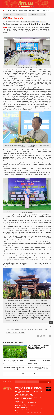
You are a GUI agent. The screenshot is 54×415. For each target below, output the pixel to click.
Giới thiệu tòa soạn (44, 382)
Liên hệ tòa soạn (21, 382)
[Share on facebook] (38, 336)
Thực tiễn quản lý (22, 10)
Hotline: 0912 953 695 (33, 382)
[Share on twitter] (41, 336)
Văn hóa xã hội (29, 329)
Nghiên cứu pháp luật (11, 10)
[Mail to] (46, 336)
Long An (22, 332)
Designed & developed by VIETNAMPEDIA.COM (26, 412)
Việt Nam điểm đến (13, 18)
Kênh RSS (17, 410)
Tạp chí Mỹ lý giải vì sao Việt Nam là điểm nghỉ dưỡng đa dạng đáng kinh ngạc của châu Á (14, 361)
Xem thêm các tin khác (25, 373)
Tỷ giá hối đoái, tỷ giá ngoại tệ (33, 15)
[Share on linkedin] (44, 336)
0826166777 (31, 402)
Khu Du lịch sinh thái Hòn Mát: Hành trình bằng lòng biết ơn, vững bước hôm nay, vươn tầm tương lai (39, 361)
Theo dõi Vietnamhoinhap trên (29, 21)
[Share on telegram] (50, 336)
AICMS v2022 (40, 412)
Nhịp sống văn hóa (12, 332)
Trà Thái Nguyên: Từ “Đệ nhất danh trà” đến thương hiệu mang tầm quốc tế (38, 347)
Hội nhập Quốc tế (45, 10)
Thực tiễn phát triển (34, 10)
